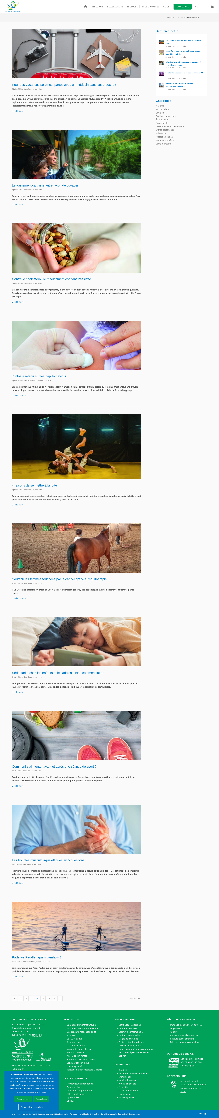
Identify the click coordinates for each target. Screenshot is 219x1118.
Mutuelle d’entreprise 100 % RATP (187, 1024)
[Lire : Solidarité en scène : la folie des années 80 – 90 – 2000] (161, 74)
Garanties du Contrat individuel (82, 1028)
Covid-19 (160, 112)
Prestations (72, 1019)
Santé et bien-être (35, 89)
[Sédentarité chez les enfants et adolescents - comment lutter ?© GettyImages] (76, 641)
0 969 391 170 (24, 1035)
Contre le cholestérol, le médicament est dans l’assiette (51, 279)
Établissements (125, 1019)
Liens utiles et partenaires (80, 1090)
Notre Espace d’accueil (129, 1024)
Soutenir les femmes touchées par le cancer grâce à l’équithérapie (59, 579)
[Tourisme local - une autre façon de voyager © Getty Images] (76, 154)
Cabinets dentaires (127, 1028)
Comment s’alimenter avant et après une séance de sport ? (54, 766)
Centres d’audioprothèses (131, 1042)
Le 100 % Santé (74, 1038)
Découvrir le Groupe (181, 1019)
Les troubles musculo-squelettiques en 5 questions (48, 860)
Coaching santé (74, 1066)
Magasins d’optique (128, 1038)
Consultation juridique (78, 1062)
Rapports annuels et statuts (184, 1035)
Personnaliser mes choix (32, 1107)
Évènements (162, 123)
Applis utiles (73, 1097)
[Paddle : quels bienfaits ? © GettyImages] (76, 926)
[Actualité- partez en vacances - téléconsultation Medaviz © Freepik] (76, 53)
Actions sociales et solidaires (81, 1059)
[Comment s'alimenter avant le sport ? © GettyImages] (76, 735)
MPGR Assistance (75, 1052)
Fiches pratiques (75, 1087)
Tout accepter (23, 1099)
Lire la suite (18, 110)
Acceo (183, 1091)
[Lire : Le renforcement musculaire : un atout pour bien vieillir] (161, 52)
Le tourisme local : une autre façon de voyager (45, 185)
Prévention (32, 380)
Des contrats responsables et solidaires (81, 1033)
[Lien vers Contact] (208, 6)
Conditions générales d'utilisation (114, 1114)
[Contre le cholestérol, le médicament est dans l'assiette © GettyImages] (76, 247)
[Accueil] (85, 6)
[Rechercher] (196, 6)
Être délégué (162, 119)
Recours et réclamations (182, 1038)
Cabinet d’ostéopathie (129, 1035)
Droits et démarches (166, 116)
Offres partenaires (165, 129)
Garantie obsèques (76, 1045)
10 (49, 998)
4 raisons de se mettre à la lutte (34, 485)
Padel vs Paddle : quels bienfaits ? (37, 957)
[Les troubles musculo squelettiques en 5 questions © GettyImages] (76, 829)
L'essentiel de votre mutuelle (170, 126)
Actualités (122, 1064)
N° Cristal (37, 1035)
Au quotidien (162, 109)
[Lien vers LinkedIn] (212, 6)
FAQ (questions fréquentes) (80, 1083)
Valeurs (174, 1031)
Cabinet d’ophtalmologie (130, 1031)
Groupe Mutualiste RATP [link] (93, 98)
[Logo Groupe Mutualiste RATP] (14, 6)
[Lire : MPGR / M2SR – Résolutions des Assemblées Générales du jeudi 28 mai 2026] (161, 85)
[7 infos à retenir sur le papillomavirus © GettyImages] (76, 345)
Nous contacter (134, 1114)
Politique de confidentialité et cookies (84, 1114)
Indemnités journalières (79, 1049)
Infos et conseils (75, 1078)
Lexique (70, 1100)
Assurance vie (74, 1042)
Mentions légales (61, 1114)
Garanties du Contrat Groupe (81, 1024)
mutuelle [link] (59, 105)
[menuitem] (85, 6)
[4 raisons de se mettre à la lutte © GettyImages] (76, 446)
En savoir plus (187, 1065)
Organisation (176, 1028)
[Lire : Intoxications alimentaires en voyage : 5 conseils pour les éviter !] (161, 63)
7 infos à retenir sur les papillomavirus (39, 376)
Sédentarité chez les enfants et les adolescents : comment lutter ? (59, 673)
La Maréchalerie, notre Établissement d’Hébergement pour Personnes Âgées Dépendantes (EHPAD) (136, 1050)
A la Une (160, 105)
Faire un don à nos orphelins (184, 1042)
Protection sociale (164, 136)
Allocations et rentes (77, 1055)
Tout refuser (41, 1099)
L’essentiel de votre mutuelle (132, 1073)
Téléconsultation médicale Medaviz (84, 1069)
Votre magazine (163, 143)
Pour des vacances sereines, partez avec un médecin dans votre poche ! (64, 85)
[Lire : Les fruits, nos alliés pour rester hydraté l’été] (161, 41)
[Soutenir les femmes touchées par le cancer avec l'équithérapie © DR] (76, 547)
